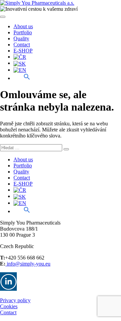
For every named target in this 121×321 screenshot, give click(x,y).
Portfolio (22, 32)
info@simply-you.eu (27, 264)
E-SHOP (23, 50)
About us (23, 26)
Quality (21, 38)
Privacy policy (15, 300)
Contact (21, 44)
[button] (21, 78)
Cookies (8, 306)
